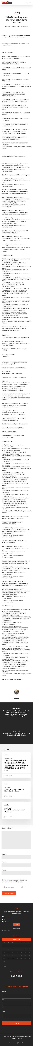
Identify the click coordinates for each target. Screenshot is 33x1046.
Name (4, 854)
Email (4, 862)
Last (3, 1006)
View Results (16, 928)
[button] (30, 2)
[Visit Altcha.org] (22, 887)
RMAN (17, 12)
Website (4, 870)
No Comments (24, 26)
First (3, 999)
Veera (8, 26)
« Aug (4, 966)
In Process (6, 922)
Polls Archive (5, 930)
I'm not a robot (10, 887)
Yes (4, 917)
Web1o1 (20, 1038)
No (4, 919)
